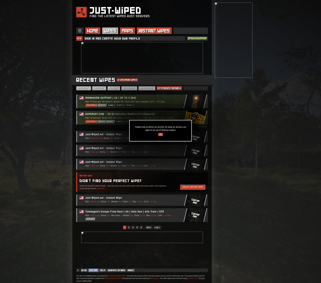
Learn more (101, 188)
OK (160, 134)
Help (102, 270)
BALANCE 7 (191, 278)
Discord (93, 270)
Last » (157, 227)
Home (92, 30)
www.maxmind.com (112, 278)
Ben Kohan (153, 278)
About (131, 270)
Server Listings (116, 270)
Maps (127, 30)
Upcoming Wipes (128, 80)
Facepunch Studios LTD (116, 276)
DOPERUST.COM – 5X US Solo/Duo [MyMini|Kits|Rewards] (120, 113)
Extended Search (169, 88)
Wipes (110, 30)
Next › (149, 227)
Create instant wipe (192, 187)
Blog (84, 270)
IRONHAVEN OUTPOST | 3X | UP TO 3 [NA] (110, 97)
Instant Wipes (154, 30)
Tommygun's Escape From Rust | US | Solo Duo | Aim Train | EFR (124, 211)
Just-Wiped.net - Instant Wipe (103, 134)
